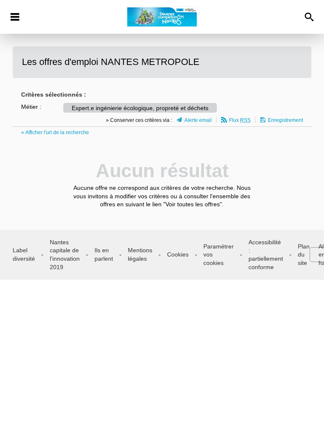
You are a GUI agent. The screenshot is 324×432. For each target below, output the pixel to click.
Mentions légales (140, 254)
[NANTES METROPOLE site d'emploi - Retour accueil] (161, 16)
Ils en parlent (103, 254)
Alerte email (198, 120)
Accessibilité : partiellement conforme (265, 254)
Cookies (178, 254)
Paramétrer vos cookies (218, 254)
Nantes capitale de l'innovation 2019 (65, 254)
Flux (240, 120)
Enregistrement (285, 120)
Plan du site (304, 254)
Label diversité (24, 254)
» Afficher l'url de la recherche (55, 132)
